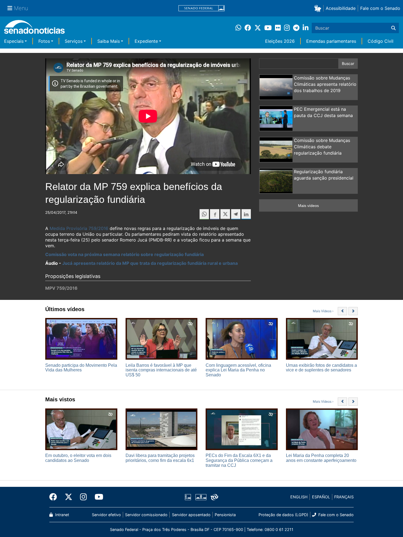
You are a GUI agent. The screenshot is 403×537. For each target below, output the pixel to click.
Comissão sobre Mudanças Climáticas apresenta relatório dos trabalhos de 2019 (325, 84)
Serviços (74, 41)
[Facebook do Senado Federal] (55, 497)
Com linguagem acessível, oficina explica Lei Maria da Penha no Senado (238, 370)
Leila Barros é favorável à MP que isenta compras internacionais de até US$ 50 (161, 370)
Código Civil (380, 41)
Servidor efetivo (106, 514)
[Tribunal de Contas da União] (214, 496)
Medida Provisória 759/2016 (79, 228)
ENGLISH (299, 497)
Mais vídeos (308, 205)
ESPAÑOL (321, 497)
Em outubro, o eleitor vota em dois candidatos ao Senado (78, 458)
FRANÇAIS (344, 497)
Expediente (146, 41)
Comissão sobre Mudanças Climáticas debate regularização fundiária (322, 147)
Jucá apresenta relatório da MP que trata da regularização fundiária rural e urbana (150, 263)
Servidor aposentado (191, 514)
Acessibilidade (341, 8)
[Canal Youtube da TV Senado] (97, 497)
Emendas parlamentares (331, 41)
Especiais (14, 41)
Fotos (44, 41)
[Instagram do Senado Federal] (83, 497)
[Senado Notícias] (34, 29)
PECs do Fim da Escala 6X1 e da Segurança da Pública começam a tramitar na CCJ (239, 460)
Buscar (348, 63)
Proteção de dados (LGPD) (283, 514)
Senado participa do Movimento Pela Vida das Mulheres (81, 368)
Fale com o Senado (380, 8)
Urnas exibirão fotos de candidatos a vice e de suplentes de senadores (321, 368)
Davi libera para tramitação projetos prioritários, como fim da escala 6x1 (160, 458)
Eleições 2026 (280, 41)
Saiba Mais (108, 41)
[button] (318, 8)
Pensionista (225, 514)
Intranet (61, 514)
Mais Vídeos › (323, 311)
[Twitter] (68, 497)
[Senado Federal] (201, 8)
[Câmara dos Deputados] (188, 496)
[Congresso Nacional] (201, 496)
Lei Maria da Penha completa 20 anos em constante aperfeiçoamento (321, 458)
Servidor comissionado (146, 514)
